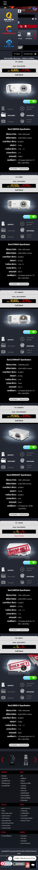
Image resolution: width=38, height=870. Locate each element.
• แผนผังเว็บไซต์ (5, 786)
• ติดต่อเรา (4, 776)
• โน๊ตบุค (22, 781)
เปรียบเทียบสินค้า (24, 169)
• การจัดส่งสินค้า (24, 813)
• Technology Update (26, 818)
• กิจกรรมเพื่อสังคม (6, 836)
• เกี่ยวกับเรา (4, 778)
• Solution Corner (25, 821)
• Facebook (23, 836)
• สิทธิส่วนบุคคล (5, 783)
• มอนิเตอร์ (23, 786)
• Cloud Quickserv (25, 843)
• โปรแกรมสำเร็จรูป (25, 798)
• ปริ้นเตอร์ (23, 788)
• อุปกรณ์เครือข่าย (25, 795)
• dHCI (3, 811)
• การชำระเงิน (23, 811)
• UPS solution (5, 818)
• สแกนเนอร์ (23, 791)
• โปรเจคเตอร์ (23, 800)
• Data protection (6, 821)
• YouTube (23, 838)
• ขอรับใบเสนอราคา (25, 808)
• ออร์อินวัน (23, 778)
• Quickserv (23, 841)
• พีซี (21, 776)
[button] (6, 864)
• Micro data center (6, 813)
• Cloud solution (5, 825)
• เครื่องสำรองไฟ (24, 793)
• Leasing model (6, 828)
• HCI (2, 808)
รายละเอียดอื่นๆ (13, 169)
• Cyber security (5, 816)
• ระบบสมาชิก (24, 816)
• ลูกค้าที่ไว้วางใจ (5, 781)
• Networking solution (7, 823)
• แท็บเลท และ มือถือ (25, 783)
